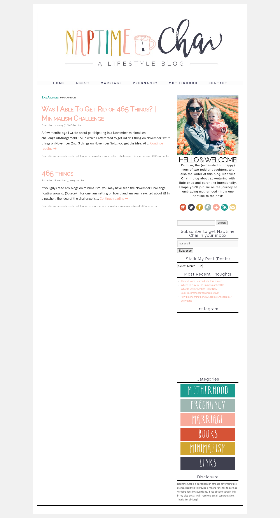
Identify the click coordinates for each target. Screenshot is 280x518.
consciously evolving (65, 156)
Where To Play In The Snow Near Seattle (202, 285)
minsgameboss (141, 156)
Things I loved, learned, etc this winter (201, 281)
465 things (57, 173)
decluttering (96, 206)
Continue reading (114, 199)
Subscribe (185, 250)
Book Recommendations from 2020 (200, 293)
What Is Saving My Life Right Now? (200, 289)
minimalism (96, 156)
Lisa (79, 125)
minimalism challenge (117, 156)
